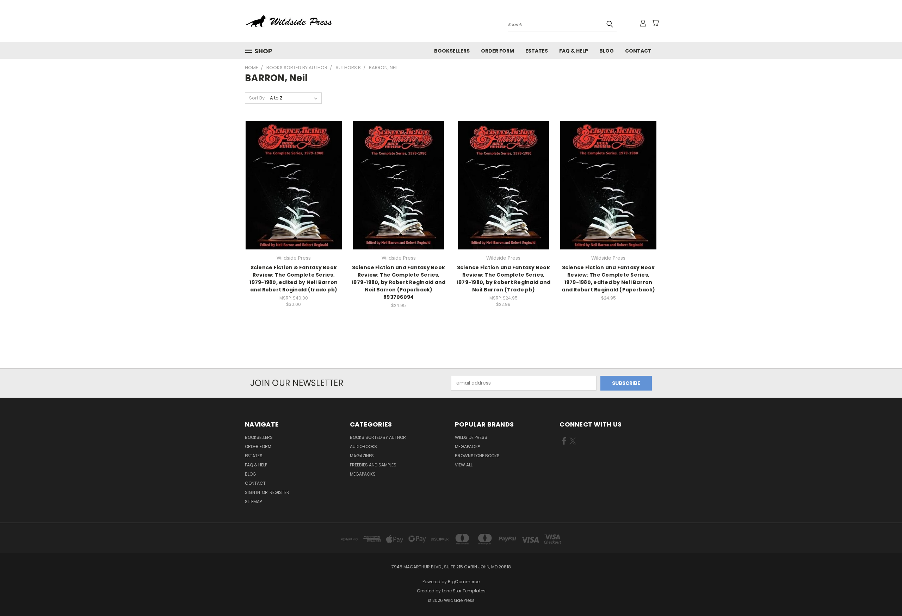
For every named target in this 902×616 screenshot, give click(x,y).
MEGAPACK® (467, 446)
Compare (291, 184)
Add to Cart (294, 197)
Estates (536, 50)
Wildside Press (471, 437)
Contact (638, 50)
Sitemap (253, 502)
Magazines (362, 456)
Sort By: (257, 98)
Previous (883, 594)
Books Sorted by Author (378, 437)
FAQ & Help (573, 50)
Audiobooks (363, 446)
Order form (497, 50)
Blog (606, 50)
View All (463, 465)
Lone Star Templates (464, 591)
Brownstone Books (477, 456)
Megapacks (363, 474)
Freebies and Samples (373, 465)
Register (279, 492)
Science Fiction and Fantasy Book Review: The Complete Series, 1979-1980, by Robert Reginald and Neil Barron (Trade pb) (503, 278)
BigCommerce (464, 582)
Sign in (253, 492)
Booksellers (452, 50)
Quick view (293, 171)
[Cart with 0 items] (655, 22)
